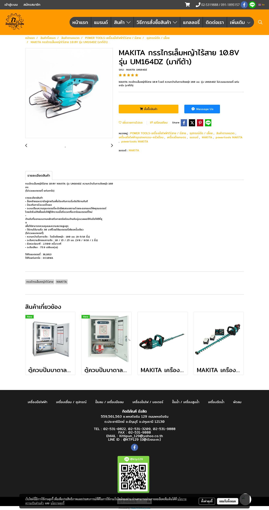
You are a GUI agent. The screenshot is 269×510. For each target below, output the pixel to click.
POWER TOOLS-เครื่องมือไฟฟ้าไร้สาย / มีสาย (158, 133)
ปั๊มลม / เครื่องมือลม (109, 402)
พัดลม (237, 402)
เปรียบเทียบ (160, 122)
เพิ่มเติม (238, 22)
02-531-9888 (164, 428)
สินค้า (120, 22)
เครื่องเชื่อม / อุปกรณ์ (71, 402)
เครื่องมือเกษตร (177, 137)
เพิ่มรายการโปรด (132, 122)
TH (262, 4)
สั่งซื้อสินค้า (150, 109)
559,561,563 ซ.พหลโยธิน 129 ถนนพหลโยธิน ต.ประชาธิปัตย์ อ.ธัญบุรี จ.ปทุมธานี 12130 (134, 419)
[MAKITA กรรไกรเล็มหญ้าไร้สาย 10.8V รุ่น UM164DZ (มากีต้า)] (69, 93)
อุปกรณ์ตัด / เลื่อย (202, 133)
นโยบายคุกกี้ (57, 503)
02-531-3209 (139, 428)
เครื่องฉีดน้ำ (216, 402)
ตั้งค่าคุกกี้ (206, 501)
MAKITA (207, 137)
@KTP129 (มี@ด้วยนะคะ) (142, 439)
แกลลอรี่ (191, 22)
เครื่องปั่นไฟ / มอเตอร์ (148, 402)
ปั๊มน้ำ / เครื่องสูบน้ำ (185, 402)
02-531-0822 (114, 428)
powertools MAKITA (229, 137)
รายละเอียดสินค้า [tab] (38, 175)
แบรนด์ (101, 22)
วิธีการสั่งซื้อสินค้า (155, 22)
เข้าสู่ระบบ (11, 4)
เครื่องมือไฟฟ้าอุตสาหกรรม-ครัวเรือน (141, 137)
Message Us (204, 109)
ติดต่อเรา (215, 22)
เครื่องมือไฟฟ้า (37, 402)
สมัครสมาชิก (31, 4)
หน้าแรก (80, 22)
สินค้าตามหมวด (226, 133)
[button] (260, 22)
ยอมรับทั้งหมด (227, 501)
